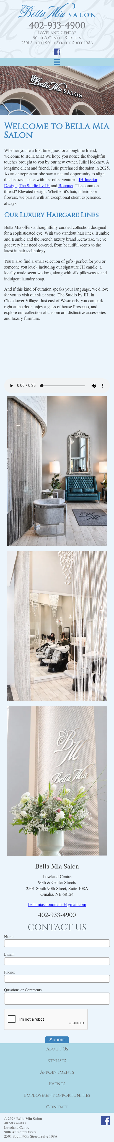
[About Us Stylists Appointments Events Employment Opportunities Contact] (57, 62)
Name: (9, 936)
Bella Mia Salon (57, 11)
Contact (57, 1107)
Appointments (57, 1072)
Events (57, 1084)
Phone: (9, 972)
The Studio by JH (34, 185)
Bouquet (65, 185)
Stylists (57, 1061)
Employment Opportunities (57, 1095)
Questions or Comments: (23, 989)
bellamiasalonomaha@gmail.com (57, 904)
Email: (9, 954)
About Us (57, 1049)
